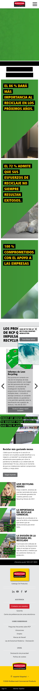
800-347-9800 (32, 562)
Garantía (20, 611)
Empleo (19, 634)
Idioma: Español (18, 689)
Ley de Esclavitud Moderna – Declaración (19, 641)
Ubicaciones (19, 630)
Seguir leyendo (10, 475)
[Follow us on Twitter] (26, 592)
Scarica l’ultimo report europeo (20, 409)
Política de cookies (19, 657)
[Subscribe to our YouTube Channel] (17, 592)
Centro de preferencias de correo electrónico (19, 614)
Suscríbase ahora (28, 339)
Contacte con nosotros (19, 606)
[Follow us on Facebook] (22, 592)
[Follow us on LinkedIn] (13, 592)
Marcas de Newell (19, 637)
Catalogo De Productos (19, 584)
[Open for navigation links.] (35, 4)
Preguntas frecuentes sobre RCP (20, 627)
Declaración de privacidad (19, 653)
